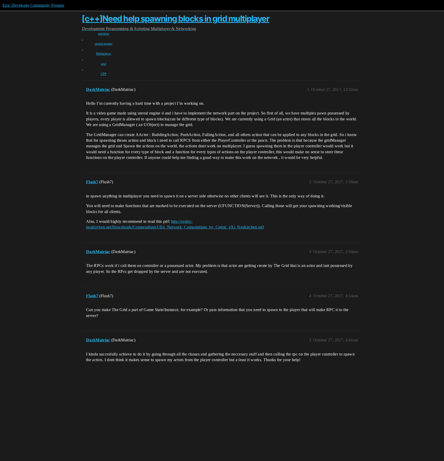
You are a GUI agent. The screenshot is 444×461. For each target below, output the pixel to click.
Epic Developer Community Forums (33, 5)
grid (103, 64)
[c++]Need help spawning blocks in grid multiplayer (175, 19)
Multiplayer (103, 53)
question (103, 33)
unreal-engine (103, 43)
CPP (104, 74)
